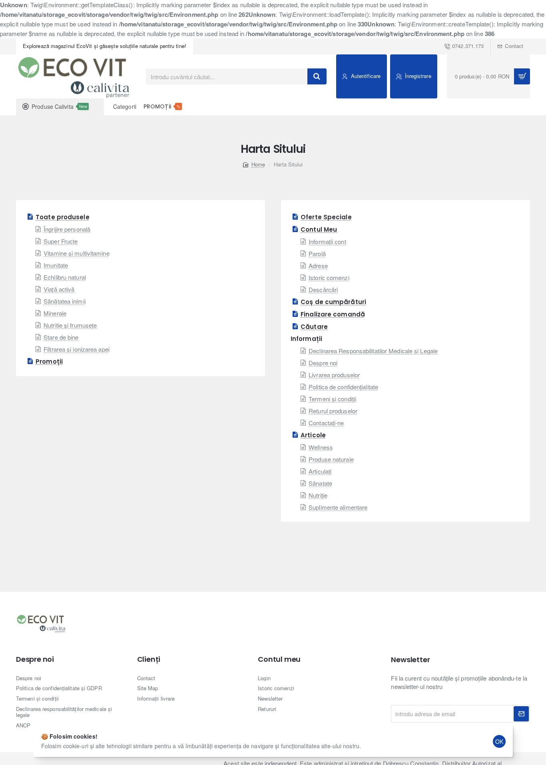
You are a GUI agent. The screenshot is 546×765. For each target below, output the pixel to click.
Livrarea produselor (334, 374)
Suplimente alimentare (338, 507)
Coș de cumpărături (333, 302)
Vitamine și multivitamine (77, 253)
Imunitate (56, 265)
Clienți (149, 659)
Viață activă (59, 289)
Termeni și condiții (332, 399)
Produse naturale (331, 459)
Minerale (55, 313)
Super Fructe (61, 241)
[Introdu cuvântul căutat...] (317, 76)
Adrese (318, 265)
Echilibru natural (65, 277)
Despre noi (323, 362)
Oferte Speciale (326, 217)
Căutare (314, 326)
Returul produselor (333, 411)
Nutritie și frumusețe (70, 325)
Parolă (317, 253)
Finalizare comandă (333, 314)
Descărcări (323, 289)
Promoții (49, 361)
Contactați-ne (326, 423)
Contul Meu (319, 229)
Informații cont (327, 241)
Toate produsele (63, 217)
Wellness (321, 447)
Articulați (320, 471)
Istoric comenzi (329, 277)
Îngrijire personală (67, 229)
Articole (313, 435)
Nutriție (318, 495)
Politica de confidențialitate (343, 386)
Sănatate (320, 483)
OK (499, 741)
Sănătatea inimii (65, 301)
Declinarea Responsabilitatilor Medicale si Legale (373, 350)
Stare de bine (61, 337)
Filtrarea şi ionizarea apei (77, 349)
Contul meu (279, 659)
